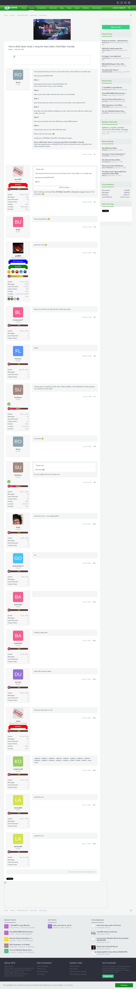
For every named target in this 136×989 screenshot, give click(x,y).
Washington (24, 207)
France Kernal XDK (22, 294)
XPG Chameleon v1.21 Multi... (112, 105)
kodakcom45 (18, 769)
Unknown (25, 426)
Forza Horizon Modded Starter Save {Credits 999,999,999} (112, 939)
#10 (94, 524)
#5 (95, 317)
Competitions (41, 8)
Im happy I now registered (111, 56)
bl (18, 312)
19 (27, 540)
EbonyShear (116, 129)
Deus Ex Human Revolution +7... (113, 99)
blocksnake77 (18, 320)
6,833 (26, 284)
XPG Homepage (42, 966)
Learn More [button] (68, 985)
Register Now (108, 976)
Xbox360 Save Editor (109, 148)
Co (6, 926)
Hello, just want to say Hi (62, 925)
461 (27, 197)
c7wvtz (104, 95)
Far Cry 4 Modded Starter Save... (113, 111)
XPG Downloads (42, 971)
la (18, 800)
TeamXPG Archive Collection (107, 932)
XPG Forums (41, 969)
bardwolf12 (18, 604)
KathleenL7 (106, 127)
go (18, 558)
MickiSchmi (106, 42)
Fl (18, 351)
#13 (94, 640)
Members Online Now (109, 122)
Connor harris (106, 89)
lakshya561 (18, 808)
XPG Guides (74, 969)
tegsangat (124, 129)
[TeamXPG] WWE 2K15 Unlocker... (114, 93)
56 (27, 416)
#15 (94, 718)
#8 (95, 446)
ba (18, 597)
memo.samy (106, 50)
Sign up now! (116, 27)
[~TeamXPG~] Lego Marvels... (112, 87)
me (6, 939)
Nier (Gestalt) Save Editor (111, 160)
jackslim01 (105, 113)
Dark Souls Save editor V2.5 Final (109, 925)
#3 (95, 227)
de (50, 926)
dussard (18, 682)
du (18, 674)
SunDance (18, 397)
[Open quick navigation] (131, 15)
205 (27, 289)
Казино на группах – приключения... (115, 40)
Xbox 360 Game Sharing (78, 974)
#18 (94, 844)
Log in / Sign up (119, 8)
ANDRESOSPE (107, 72)
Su (18, 389)
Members (86, 8)
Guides (77, 8)
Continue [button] (124, 985)
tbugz (18, 527)
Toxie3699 (105, 156)
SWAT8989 (105, 107)
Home (24, 8)
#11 (94, 563)
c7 (6, 932)
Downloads (53, 8)
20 (27, 421)
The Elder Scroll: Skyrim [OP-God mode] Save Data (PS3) (114, 172)
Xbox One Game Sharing (78, 971)
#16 (94, 770)
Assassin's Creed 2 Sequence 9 (113, 154)
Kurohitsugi (106, 162)
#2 (95, 202)
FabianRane (106, 58)
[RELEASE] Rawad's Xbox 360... (113, 64)
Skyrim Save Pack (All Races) (112, 166)
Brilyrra (104, 175)
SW (6, 945)
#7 (95, 397)
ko (18, 761)
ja (6, 951)
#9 (95, 482)
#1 (95, 154)
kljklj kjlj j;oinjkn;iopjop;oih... (112, 48)
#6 (95, 356)
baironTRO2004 (107, 168)
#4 (95, 253)
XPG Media (41, 974)
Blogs (62, 8)
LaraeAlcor (120, 127)
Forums (31, 8)
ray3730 (113, 127)
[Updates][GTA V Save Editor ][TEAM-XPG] (112, 952)
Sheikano (105, 150)
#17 (94, 805)
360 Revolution (75, 966)
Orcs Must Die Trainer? (110, 70)
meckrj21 (105, 101)
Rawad (104, 66)
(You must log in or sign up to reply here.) (82, 872)
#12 (94, 602)
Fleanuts (18, 359)
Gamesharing (96, 8)
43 (27, 739)
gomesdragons (18, 566)
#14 (94, 679)
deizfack (56, 927)
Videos (69, 8)
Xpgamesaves (9, 966)
